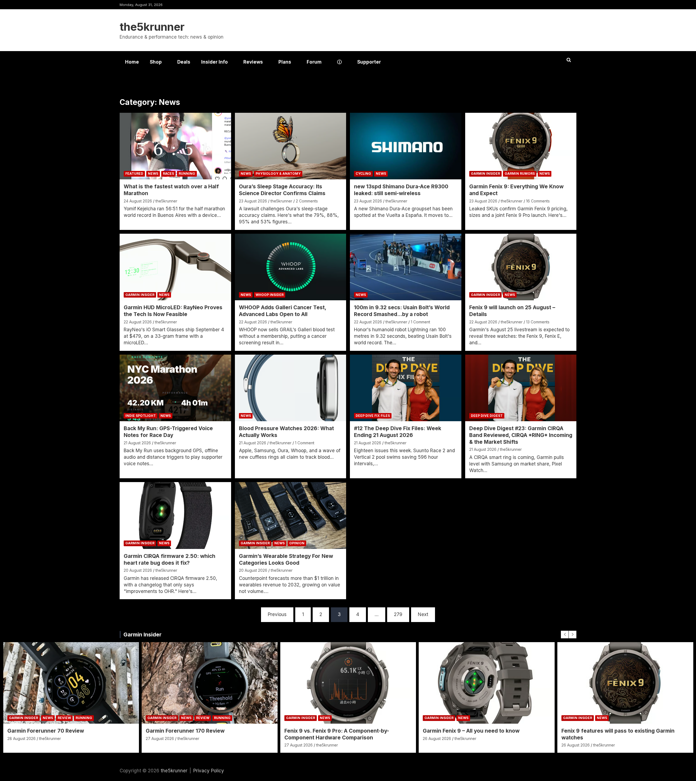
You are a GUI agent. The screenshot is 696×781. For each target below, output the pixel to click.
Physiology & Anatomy (278, 173)
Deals (183, 62)
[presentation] (564, 634)
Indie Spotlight (140, 416)
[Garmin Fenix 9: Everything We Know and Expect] (521, 146)
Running (187, 173)
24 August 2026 (138, 201)
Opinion (296, 543)
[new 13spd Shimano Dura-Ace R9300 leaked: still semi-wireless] (406, 146)
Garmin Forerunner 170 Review (185, 731)
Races (168, 173)
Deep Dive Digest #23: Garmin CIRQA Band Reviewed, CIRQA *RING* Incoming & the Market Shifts (520, 435)
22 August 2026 (138, 322)
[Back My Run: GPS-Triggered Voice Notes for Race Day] (175, 387)
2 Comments (307, 201)
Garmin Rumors (520, 173)
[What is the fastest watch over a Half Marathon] (175, 146)
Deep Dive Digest (487, 416)
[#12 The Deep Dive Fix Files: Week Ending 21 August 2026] (406, 387)
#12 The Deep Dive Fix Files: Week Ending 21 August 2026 (397, 431)
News (153, 173)
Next (423, 614)
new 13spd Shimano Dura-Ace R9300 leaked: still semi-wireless (401, 189)
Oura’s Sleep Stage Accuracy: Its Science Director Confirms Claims (282, 189)
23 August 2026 (253, 201)
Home (132, 62)
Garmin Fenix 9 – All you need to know (471, 731)
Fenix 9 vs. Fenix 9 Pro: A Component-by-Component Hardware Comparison (336, 734)
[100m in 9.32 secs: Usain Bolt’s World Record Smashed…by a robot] (406, 267)
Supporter (369, 62)
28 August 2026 (21, 738)
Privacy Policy (208, 770)
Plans (284, 62)
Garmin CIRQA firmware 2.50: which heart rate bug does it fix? (169, 559)
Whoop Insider (270, 295)
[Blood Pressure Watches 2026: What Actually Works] (290, 387)
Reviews (253, 62)
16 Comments (538, 201)
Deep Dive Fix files (373, 416)
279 (398, 614)
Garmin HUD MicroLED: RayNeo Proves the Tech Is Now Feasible (173, 310)
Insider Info (214, 62)
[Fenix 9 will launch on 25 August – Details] (521, 267)
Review (64, 718)
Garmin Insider (485, 173)
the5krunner (152, 26)
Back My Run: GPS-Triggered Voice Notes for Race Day (168, 431)
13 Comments (537, 322)
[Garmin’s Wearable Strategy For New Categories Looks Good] (290, 515)
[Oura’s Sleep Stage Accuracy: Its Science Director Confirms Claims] (290, 146)
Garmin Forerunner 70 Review (45, 731)
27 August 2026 (160, 738)
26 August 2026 (437, 738)
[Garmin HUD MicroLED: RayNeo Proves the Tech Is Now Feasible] (175, 267)
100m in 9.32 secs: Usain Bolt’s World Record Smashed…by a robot (402, 310)
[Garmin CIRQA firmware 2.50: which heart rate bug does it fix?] (175, 515)
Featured (134, 173)
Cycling (363, 173)
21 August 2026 (137, 443)
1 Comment (420, 322)
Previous (277, 614)
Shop (156, 62)
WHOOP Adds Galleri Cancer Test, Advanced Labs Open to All (282, 310)
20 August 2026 (138, 570)
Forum (314, 62)
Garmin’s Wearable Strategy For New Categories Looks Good (286, 559)
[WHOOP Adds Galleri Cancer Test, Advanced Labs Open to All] (290, 267)
